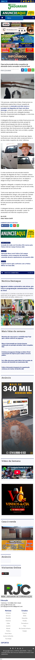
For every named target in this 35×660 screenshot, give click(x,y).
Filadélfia (8, 618)
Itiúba (8, 623)
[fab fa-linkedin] (18, 648)
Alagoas (24, 613)
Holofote (8, 620)
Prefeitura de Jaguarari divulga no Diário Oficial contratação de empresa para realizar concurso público (16, 353)
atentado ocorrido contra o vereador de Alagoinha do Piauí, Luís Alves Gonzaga (15, 108)
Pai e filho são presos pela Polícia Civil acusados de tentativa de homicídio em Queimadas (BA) (17, 361)
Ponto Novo (8, 633)
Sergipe (25, 631)
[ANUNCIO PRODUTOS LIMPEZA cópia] (17, 42)
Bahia (24, 615)
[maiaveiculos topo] (17, 26)
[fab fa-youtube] (20, 648)
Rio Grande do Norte (25, 628)
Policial (3, 261)
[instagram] (26, 1)
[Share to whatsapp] (32, 70)
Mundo (8, 628)
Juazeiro (4, 251)
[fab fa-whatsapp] (33, 1)
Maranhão (24, 618)
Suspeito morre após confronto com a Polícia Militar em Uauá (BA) (15, 264)
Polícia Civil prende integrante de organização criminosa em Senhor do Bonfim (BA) (16, 368)
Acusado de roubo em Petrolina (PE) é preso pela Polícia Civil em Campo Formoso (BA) (17, 246)
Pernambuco (24, 623)
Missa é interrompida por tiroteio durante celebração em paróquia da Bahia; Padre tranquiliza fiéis (17, 345)
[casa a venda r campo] (17, 47)
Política (8, 631)
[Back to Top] (33, 648)
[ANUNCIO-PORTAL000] (17, 237)
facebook (30, 272)
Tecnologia (8, 638)
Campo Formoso (6, 242)
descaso (8, 615)
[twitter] (24, 1)
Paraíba (25, 620)
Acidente (8, 613)
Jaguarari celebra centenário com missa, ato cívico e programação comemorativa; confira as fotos (17, 288)
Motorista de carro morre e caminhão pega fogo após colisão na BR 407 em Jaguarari (16, 337)
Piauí (24, 626)
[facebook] (21, 1)
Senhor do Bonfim (8, 636)
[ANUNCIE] (17, 15)
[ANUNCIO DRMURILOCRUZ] (17, 34)
